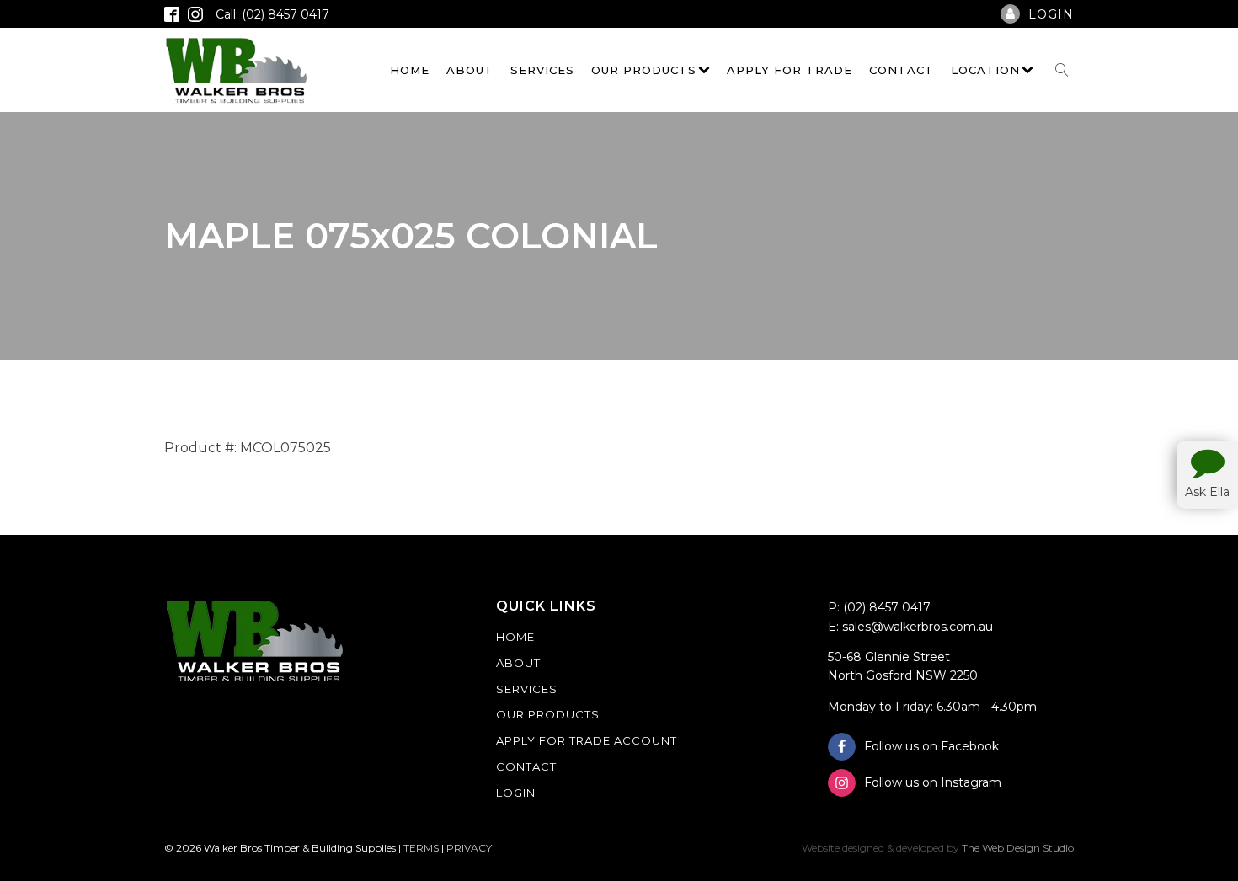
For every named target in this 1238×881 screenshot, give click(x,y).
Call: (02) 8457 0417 (272, 14)
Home (410, 70)
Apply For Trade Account (586, 740)
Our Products (643, 70)
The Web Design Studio (1018, 847)
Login (516, 792)
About (470, 70)
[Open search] (1062, 69)
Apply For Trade (789, 70)
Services (542, 70)
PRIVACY (469, 847)
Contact (901, 70)
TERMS (421, 847)
